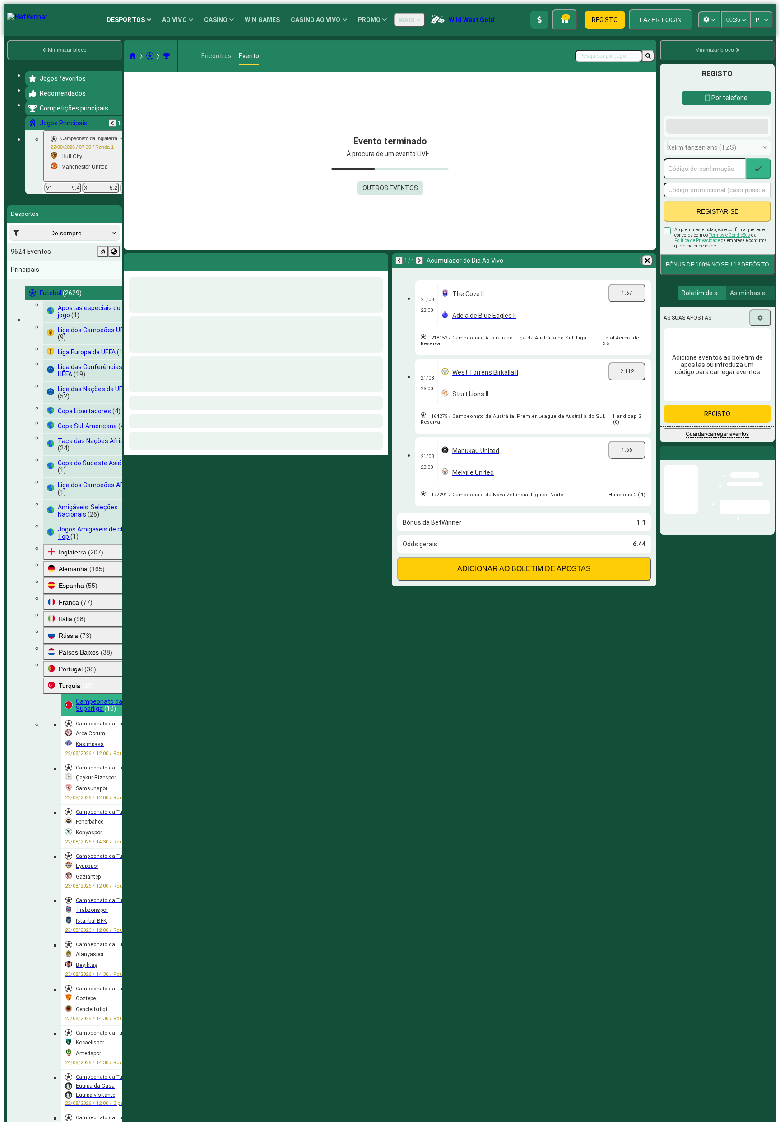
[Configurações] (760, 389)
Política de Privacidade (697, 312)
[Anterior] (112, 123)
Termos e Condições (729, 307)
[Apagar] (647, 260)
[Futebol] (149, 56)
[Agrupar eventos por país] (114, 251)
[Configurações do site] (709, 19)
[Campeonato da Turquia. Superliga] (166, 56)
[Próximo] (419, 260)
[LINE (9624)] (132, 56)
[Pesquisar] (648, 56)
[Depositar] (539, 20)
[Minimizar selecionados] (103, 251)
